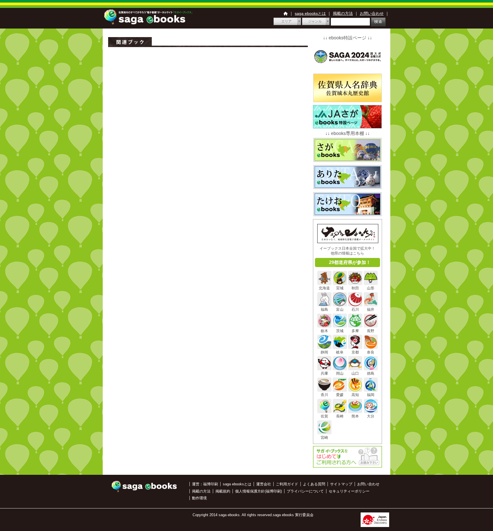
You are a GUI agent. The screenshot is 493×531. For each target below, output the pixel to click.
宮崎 (324, 437)
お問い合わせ (372, 13)
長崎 (340, 416)
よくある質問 (314, 484)
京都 (355, 352)
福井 (370, 309)
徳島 (370, 373)
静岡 (324, 352)
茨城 (340, 331)
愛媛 (340, 395)
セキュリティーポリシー (349, 491)
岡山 (340, 373)
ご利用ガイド (287, 484)
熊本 (355, 416)
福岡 (370, 395)
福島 (324, 309)
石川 (355, 309)
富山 (340, 309)
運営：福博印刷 (205, 484)
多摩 (355, 331)
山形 (370, 288)
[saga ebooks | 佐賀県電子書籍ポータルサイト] (148, 23)
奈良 (370, 352)
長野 (370, 331)
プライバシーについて (305, 491)
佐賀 (324, 416)
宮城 (340, 288)
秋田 (355, 288)
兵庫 (324, 373)
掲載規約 (222, 491)
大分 (370, 416)
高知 (355, 395)
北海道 (324, 288)
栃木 (324, 331)
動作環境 (199, 498)
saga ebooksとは (310, 13)
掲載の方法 (343, 13)
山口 (355, 373)
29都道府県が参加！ (350, 262)
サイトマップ (341, 484)
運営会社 (263, 484)
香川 (324, 395)
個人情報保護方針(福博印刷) (258, 491)
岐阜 (340, 352)
